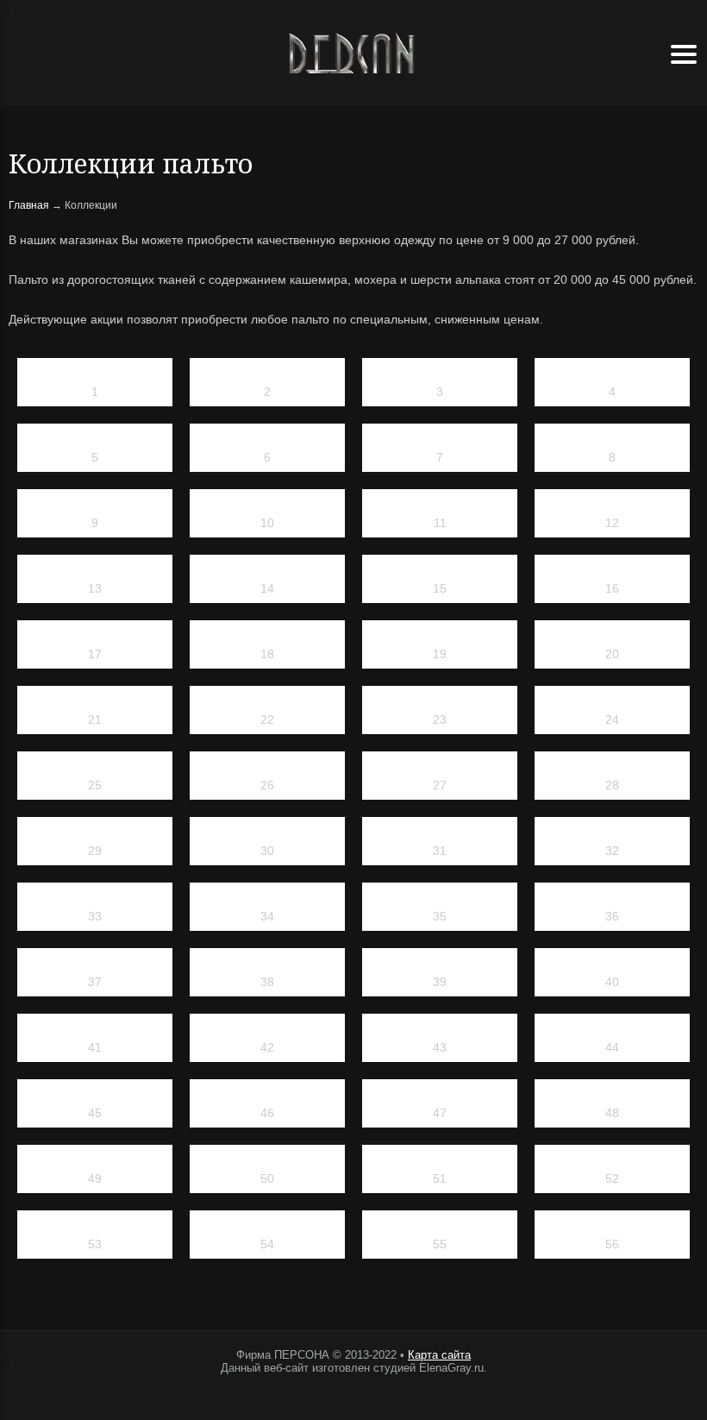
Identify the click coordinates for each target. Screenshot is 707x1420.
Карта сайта (439, 1354)
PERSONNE (353, 53)
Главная (29, 205)
